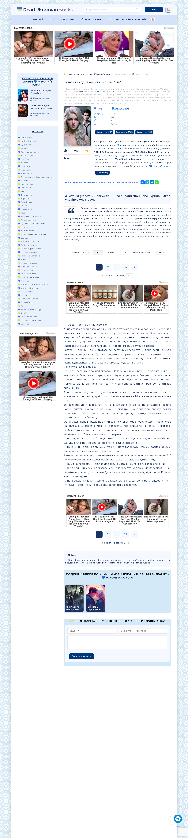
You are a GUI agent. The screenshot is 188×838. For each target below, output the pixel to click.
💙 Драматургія (25, 209)
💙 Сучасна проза (26, 145)
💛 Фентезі (23, 163)
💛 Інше (21, 213)
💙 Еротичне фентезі (28, 252)
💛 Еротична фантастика (29, 320)
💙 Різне (22, 259)
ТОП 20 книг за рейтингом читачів (126, 19)
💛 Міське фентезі (26, 291)
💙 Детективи (24, 188)
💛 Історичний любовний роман (33, 284)
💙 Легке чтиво (25, 137)
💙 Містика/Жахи (26, 302)
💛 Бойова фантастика (28, 277)
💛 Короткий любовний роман (32, 234)
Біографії (38, 19)
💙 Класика (23, 180)
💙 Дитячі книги (25, 202)
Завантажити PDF (104, 132)
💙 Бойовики (24, 166)
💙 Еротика (23, 238)
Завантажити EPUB (124, 132)
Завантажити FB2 (144, 132)
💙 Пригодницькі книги (28, 152)
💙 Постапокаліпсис (27, 317)
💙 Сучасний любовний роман (32, 223)
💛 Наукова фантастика (29, 256)
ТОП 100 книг (67, 19)
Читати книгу (102, 173)
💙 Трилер (23, 295)
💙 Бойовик (23, 324)
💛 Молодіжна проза (27, 263)
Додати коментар (82, 656)
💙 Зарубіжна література (29, 216)
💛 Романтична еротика (29, 241)
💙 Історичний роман (28, 288)
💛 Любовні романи (27, 141)
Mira (81, 92)
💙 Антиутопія (24, 281)
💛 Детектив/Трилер (27, 270)
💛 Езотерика (24, 148)
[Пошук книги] (137, 9)
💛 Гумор (22, 191)
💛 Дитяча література (28, 299)
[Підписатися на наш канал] (153, 20)
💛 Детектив (24, 227)
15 (125, 267)
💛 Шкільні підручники (28, 155)
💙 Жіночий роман (26, 231)
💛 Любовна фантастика (29, 249)
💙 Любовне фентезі (27, 245)
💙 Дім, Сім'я (23, 159)
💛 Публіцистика (25, 184)
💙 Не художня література (30, 309)
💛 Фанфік (23, 313)
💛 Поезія (22, 206)
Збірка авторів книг (91, 19)
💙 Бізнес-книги (25, 173)
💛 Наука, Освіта (25, 198)
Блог (52, 19)
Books (51, 9)
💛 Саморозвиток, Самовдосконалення (36, 177)
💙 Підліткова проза (27, 266)
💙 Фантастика (25, 195)
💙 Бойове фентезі (27, 274)
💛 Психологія (24, 170)
